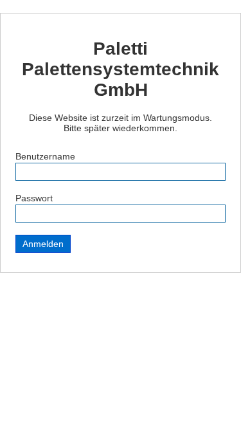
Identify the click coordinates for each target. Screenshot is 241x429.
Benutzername (45, 156)
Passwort (34, 198)
